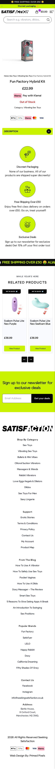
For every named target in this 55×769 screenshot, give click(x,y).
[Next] (31, 359)
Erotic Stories (28, 517)
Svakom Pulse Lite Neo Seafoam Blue (40, 322)
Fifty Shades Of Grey (27, 668)
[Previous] (24, 359)
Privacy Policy (27, 529)
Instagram (28, 692)
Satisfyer (27, 638)
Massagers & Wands (27, 469)
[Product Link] (14, 303)
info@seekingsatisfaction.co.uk (27, 698)
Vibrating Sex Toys (25, 76)
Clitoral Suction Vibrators (27, 463)
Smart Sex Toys (27, 596)
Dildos (27, 487)
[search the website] (48, 20)
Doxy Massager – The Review (27, 589)
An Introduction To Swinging (27, 608)
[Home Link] (14, 11)
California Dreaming (27, 662)
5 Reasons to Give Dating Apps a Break (27, 601)
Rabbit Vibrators (27, 475)
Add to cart (44, 765)
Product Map (27, 547)
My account (27, 541)
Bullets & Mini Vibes (27, 457)
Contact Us (27, 535)
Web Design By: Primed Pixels (27, 755)
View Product (14, 348)
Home (6, 76)
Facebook (27, 686)
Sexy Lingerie (27, 499)
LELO (27, 644)
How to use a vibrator (27, 565)
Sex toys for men (27, 493)
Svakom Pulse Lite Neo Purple (14, 322)
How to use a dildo (27, 583)
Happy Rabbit (28, 650)
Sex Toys (13, 76)
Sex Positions (27, 614)
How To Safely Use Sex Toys (27, 571)
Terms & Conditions (27, 523)
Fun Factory (27, 632)
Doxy (27, 656)
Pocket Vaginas (28, 577)
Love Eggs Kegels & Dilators (27, 481)
